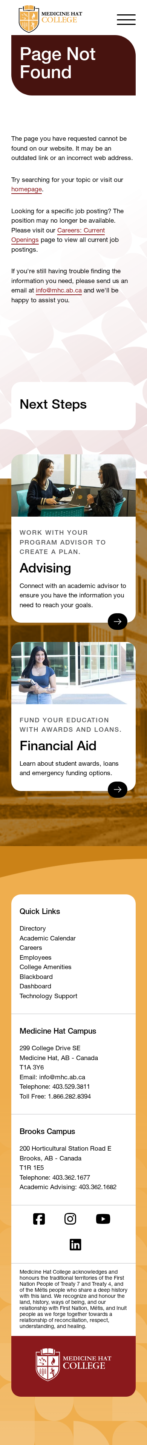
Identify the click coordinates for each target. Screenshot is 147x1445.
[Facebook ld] (39, 1221)
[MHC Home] (49, 19)
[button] (126, 19)
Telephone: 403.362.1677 (55, 1178)
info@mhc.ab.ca (59, 291)
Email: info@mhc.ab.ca (52, 1078)
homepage (26, 190)
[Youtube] (103, 1221)
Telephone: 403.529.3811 (55, 1087)
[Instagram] (70, 1221)
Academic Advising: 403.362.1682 (68, 1188)
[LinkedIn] (75, 1247)
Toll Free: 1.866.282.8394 (55, 1097)
